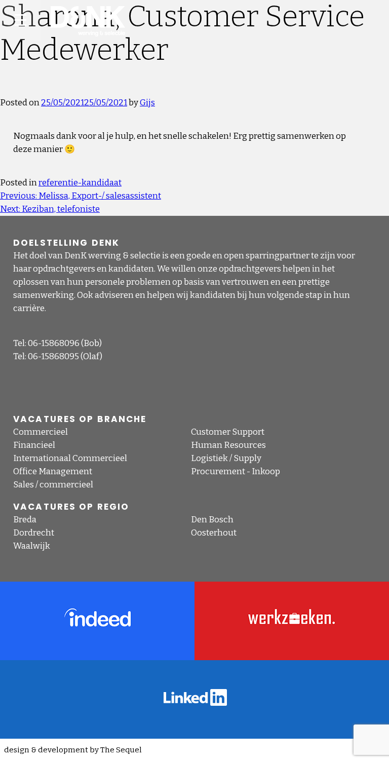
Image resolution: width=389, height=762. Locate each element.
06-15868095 (53, 356)
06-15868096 (54, 343)
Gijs (147, 102)
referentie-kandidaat (80, 182)
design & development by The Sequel (73, 749)
